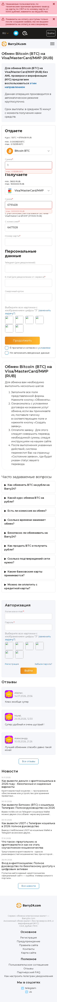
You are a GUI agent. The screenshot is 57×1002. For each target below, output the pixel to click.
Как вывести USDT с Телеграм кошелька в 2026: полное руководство (28, 825)
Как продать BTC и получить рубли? (25, 547)
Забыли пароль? (43, 664)
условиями (44, 347)
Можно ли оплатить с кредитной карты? (20, 586)
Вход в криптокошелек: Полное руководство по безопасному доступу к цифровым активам (28, 866)
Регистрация (12, 664)
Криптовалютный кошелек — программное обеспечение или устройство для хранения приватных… (25, 793)
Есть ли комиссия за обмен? (27, 510)
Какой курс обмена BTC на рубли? (24, 499)
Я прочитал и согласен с (30, 347)
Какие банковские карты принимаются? (23, 573)
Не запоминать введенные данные (30, 352)
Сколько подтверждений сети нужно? (27, 560)
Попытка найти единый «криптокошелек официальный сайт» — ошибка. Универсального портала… (27, 875)
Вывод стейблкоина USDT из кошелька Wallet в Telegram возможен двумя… (27, 831)
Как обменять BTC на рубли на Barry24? (27, 486)
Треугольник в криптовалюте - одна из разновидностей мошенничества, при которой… (28, 852)
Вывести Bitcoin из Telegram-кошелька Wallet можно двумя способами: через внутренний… (26, 812)
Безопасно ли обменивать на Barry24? (26, 534)
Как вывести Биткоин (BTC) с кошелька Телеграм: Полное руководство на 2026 (28, 806)
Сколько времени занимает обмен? (25, 521)
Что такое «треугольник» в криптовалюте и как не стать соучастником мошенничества (22, 844)
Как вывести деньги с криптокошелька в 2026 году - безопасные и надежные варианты (28, 783)
